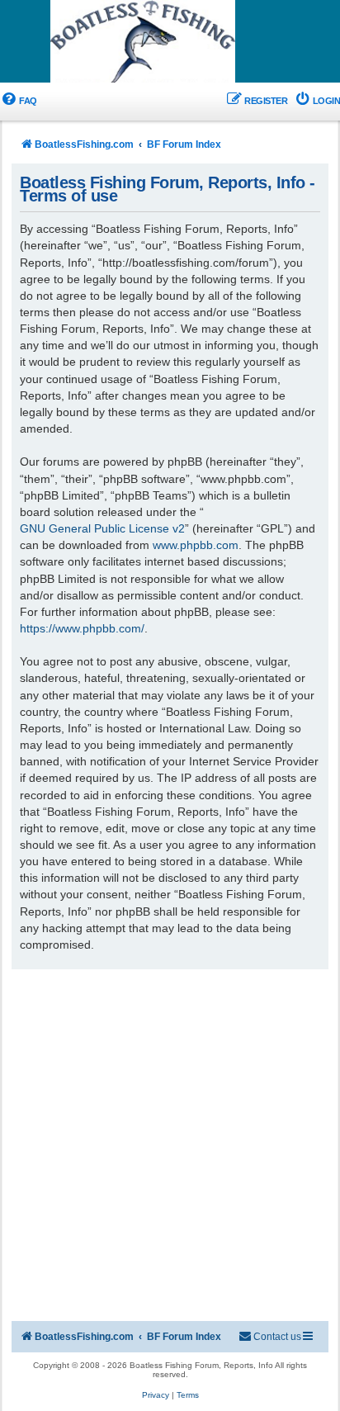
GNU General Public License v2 (102, 528)
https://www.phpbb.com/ (82, 628)
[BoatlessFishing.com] (170, 42)
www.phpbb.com (195, 545)
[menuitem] (18, 101)
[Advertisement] (170, 1148)
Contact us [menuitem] (277, 1336)
